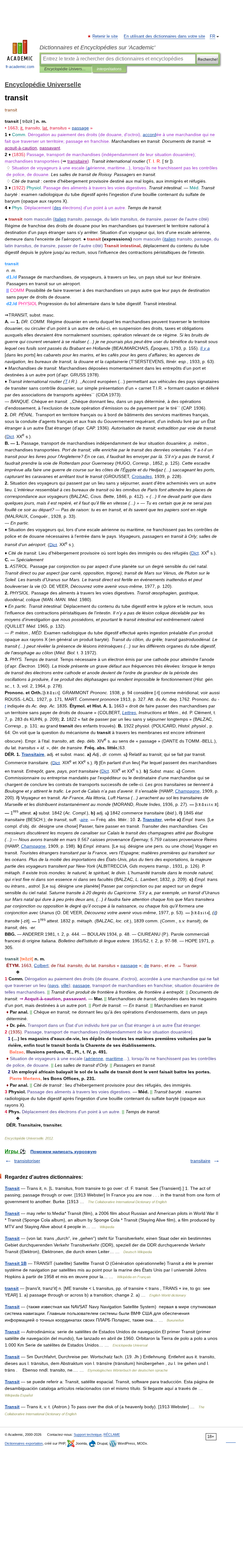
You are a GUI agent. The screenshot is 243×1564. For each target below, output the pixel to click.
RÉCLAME (111, 1434)
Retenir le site (105, 36)
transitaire (200, 1160)
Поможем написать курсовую (63, 1151)
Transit (12, 1188)
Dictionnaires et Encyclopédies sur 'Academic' (97, 47)
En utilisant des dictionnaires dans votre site (164, 36)
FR (212, 36)
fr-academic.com (20, 67)
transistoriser (27, 1160)
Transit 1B (16, 1263)
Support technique (88, 1434)
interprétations (109, 69)
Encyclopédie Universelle (65, 69)
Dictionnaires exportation (24, 1443)
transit (12, 1288)
